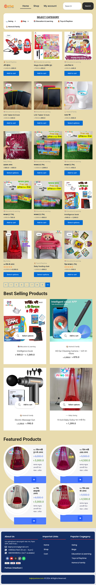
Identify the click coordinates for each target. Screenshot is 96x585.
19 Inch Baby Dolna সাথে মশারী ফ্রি (71, 420)
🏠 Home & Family (13, 27)
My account (50, 6)
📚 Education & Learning (43, 21)
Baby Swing (73, 415)
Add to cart (11, 73)
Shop (36, 6)
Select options (73, 123)
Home (25, 6)
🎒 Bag (23, 21)
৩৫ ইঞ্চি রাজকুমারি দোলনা (36, 491)
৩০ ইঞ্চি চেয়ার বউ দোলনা (84, 489)
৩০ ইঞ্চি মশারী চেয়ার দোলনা (84, 450)
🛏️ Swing (9, 21)
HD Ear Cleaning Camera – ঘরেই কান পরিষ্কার (71, 352)
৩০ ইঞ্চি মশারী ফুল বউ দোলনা (38, 450)
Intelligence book (25, 351)
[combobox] (72, 6)
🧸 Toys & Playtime (65, 21)
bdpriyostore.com (36, 578)
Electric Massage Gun (25, 420)
